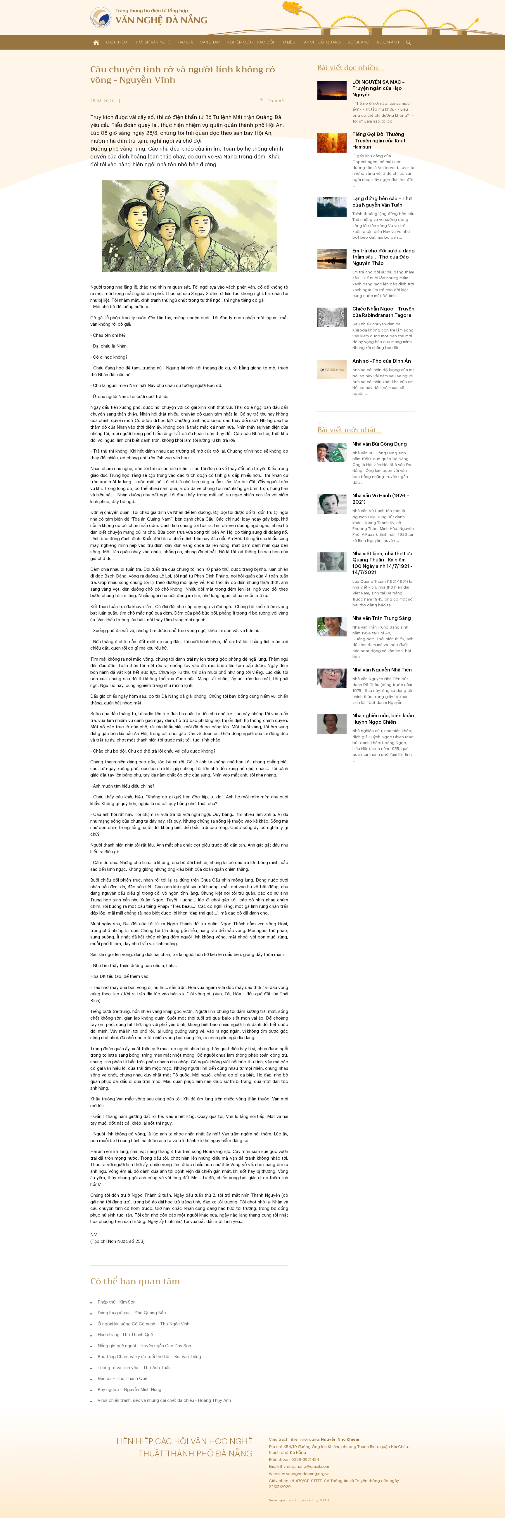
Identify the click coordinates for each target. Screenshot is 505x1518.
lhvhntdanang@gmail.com (305, 1466)
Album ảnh (387, 42)
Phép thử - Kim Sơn (117, 1302)
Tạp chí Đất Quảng (321, 42)
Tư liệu (288, 42)
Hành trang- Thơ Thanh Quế (125, 1335)
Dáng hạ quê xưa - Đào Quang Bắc (132, 1313)
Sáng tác (210, 42)
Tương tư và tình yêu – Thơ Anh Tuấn (134, 1368)
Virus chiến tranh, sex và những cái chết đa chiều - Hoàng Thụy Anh (164, 1400)
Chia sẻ (275, 101)
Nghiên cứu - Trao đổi (250, 42)
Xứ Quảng (359, 42)
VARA (325, 1500)
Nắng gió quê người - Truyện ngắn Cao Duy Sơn (144, 1346)
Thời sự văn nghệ (152, 42)
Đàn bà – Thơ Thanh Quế (122, 1378)
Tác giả (185, 42)
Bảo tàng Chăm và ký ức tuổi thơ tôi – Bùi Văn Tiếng (149, 1357)
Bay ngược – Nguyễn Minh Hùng (129, 1390)
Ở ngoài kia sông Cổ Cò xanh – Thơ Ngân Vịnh (143, 1324)
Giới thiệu (116, 42)
